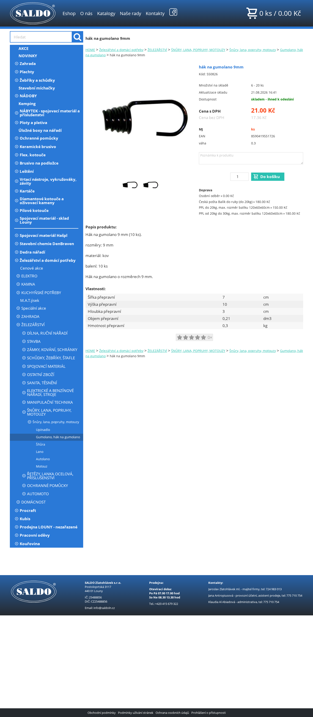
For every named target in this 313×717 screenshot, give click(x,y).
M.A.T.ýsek (29, 300)
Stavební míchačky (37, 88)
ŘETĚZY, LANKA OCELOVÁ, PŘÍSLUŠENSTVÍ (50, 475)
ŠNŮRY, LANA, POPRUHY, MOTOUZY (49, 412)
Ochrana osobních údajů (172, 713)
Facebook (173, 12)
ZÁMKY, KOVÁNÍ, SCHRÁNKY (52, 349)
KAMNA (28, 284)
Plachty (27, 71)
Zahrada (28, 63)
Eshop (69, 13)
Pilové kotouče (34, 210)
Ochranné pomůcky (39, 138)
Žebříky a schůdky (37, 80)
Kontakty (155, 13)
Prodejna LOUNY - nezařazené (48, 527)
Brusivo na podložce (39, 163)
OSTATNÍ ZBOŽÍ (40, 374)
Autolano (43, 459)
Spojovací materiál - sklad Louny (44, 220)
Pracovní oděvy (35, 535)
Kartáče (27, 191)
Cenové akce (31, 268)
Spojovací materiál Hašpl (43, 235)
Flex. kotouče (33, 154)
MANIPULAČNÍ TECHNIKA (50, 402)
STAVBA (34, 341)
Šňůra (40, 444)
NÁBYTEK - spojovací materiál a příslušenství (50, 112)
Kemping (27, 103)
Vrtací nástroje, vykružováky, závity (48, 181)
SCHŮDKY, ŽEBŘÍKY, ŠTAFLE (51, 357)
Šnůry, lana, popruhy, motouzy (56, 422)
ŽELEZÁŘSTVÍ (33, 324)
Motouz (41, 466)
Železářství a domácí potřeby (48, 260)
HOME (90, 50)
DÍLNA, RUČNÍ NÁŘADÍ (47, 333)
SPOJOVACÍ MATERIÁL (46, 366)
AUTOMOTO (38, 493)
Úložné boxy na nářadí (40, 130)
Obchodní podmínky (102, 713)
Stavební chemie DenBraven (47, 243)
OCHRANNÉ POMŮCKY (47, 485)
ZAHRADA (30, 316)
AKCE (24, 48)
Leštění (27, 171)
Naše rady (130, 13)
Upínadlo (43, 429)
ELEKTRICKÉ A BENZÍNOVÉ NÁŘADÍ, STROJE (50, 392)
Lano (39, 451)
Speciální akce (33, 308)
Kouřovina (30, 543)
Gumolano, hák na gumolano (58, 437)
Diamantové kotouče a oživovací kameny (42, 200)
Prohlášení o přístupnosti (208, 713)
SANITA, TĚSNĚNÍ (42, 382)
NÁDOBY (28, 95)
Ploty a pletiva (33, 122)
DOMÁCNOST (33, 502)
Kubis (25, 518)
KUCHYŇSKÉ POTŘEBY (41, 292)
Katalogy (106, 13)
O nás (86, 13)
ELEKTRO (29, 276)
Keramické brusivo (38, 146)
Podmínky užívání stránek (135, 713)
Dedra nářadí (32, 252)
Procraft (28, 510)
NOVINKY (28, 55)
